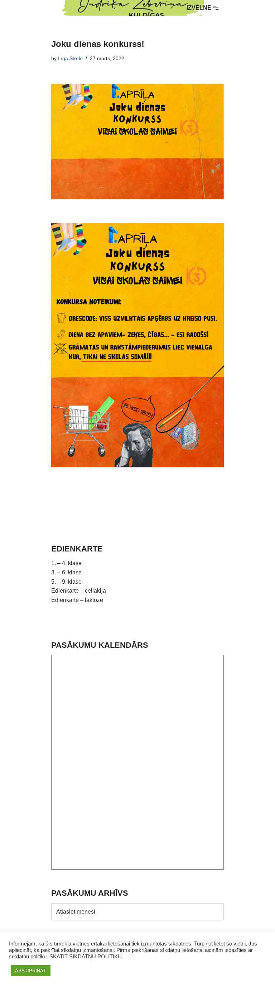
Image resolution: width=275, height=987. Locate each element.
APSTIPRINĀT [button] (30, 970)
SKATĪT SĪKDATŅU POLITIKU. (86, 956)
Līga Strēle (70, 58)
